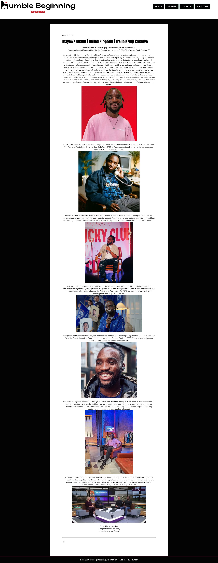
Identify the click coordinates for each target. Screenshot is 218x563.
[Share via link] (63, 542)
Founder (134, 560)
